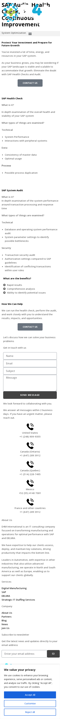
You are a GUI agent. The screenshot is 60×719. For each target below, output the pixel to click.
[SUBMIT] (53, 654)
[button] (30, 33)
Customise (30, 703)
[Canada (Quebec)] (30, 464)
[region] (30, 691)
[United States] (30, 427)
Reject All (30, 712)
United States (30, 432)
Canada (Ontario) (30, 451)
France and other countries (30, 508)
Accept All (30, 694)
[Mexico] (30, 483)
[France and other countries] (30, 502)
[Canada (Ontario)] (30, 446)
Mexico (30, 489)
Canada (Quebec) (30, 470)
